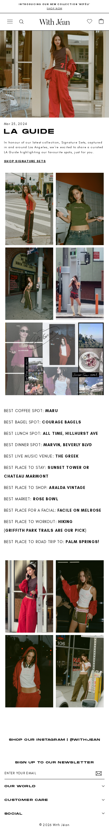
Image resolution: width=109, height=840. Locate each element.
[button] (101, 21)
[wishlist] (90, 21)
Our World (19, 786)
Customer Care (26, 800)
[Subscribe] (99, 773)
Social (13, 813)
